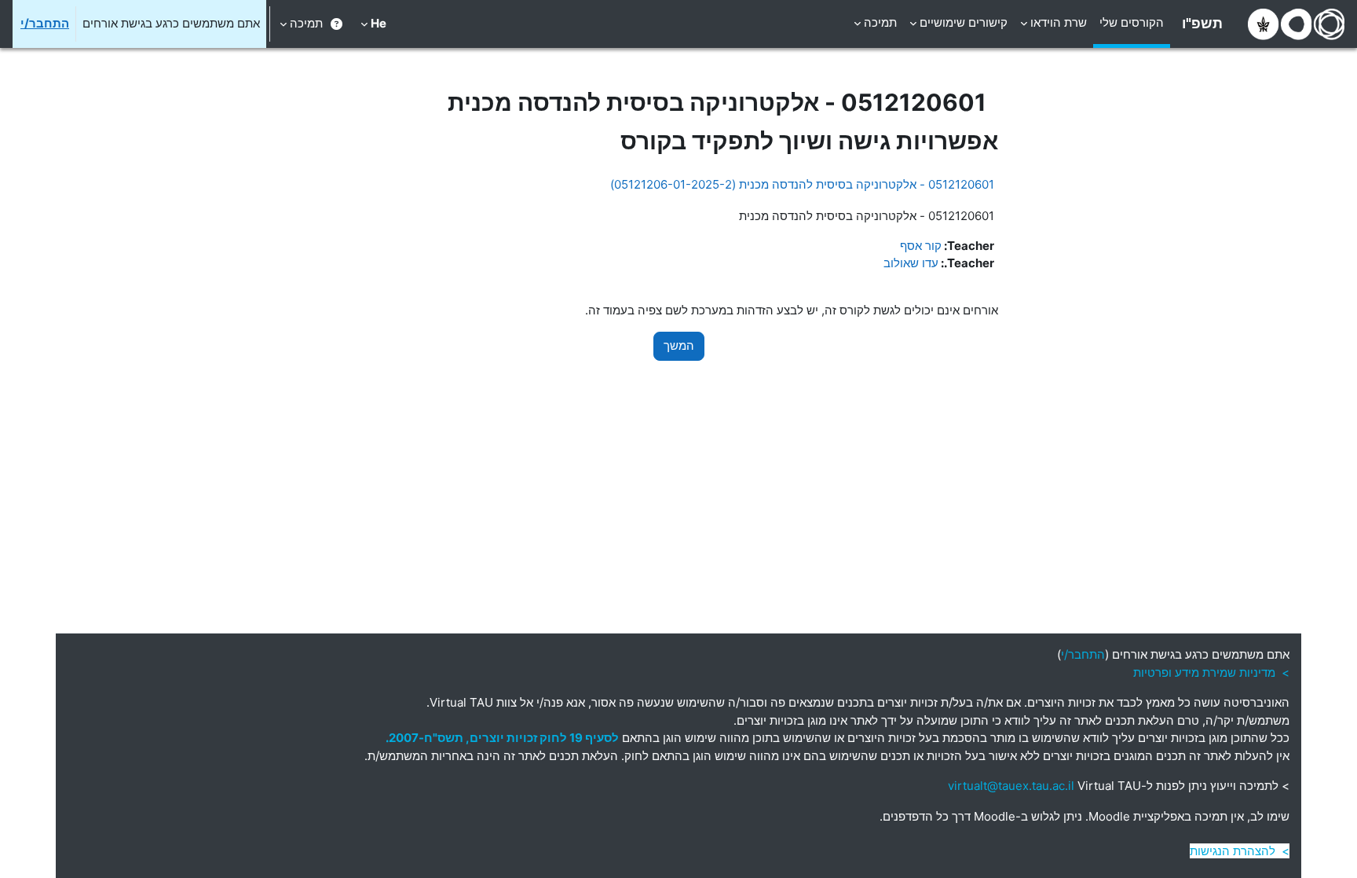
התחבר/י (44, 23)
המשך (679, 345)
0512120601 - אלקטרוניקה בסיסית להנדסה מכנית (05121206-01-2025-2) (802, 184)
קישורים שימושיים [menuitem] (964, 22)
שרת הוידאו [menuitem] (1058, 22)
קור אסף (921, 245)
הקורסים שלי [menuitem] (1131, 22)
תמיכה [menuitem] (880, 22)
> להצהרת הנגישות (1239, 850)
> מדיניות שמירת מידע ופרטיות (1211, 672)
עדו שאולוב (910, 262)
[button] (373, 24)
